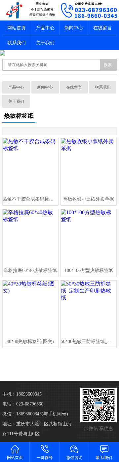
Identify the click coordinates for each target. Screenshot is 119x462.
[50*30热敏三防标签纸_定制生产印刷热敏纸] (88, 308)
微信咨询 (74, 457)
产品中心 (45, 27)
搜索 (108, 64)
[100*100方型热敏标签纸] (88, 236)
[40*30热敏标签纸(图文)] (30, 308)
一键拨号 (45, 457)
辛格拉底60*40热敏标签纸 (30, 270)
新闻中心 (73, 27)
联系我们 (16, 42)
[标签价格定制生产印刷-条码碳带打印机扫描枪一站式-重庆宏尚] (30, 10)
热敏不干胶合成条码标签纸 (30, 199)
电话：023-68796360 (22, 404)
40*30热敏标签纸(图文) (30, 341)
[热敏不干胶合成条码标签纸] (30, 165)
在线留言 (102, 27)
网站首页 (16, 27)
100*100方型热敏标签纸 (88, 270)
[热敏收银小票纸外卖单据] (88, 165)
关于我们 (45, 42)
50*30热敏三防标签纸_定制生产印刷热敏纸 (88, 341)
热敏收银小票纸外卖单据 (88, 199)
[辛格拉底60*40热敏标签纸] (30, 236)
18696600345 (29, 394)
